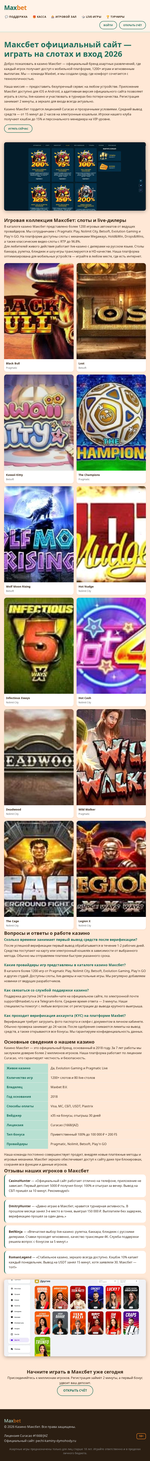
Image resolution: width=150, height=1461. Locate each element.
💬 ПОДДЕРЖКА (16, 17)
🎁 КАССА (39, 17)
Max (15, 7)
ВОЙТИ (108, 25)
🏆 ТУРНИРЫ (115, 17)
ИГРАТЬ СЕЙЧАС (18, 128)
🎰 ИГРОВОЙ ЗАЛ (64, 17)
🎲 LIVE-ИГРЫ (91, 17)
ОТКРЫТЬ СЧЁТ (132, 25)
